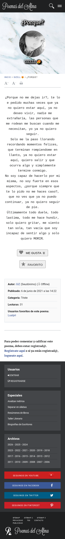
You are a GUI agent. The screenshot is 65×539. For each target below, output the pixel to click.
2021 (25, 450)
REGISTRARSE (18, 381)
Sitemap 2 (28, 518)
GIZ (18, 284)
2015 (25, 456)
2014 (32, 456)
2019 (39, 450)
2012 (47, 456)
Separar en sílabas (17, 407)
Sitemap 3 (41, 518)
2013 (39, 456)
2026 (10, 444)
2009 (25, 462)
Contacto (38, 520)
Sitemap (16, 518)
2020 (32, 450)
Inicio (7, 77)
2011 (10, 462)
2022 (17, 450)
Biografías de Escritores (20, 424)
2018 (47, 450)
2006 (47, 462)
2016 (17, 456)
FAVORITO (35, 264)
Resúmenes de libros (18, 413)
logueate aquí (13, 355)
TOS (28, 520)
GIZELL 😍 (19, 77)
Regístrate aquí (14, 350)
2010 (17, 462)
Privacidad (18, 520)
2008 (32, 462)
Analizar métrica (16, 401)
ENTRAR (14, 375)
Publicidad (18, 523)
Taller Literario (15, 418)
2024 (25, 444)
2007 (39, 462)
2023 (10, 450)
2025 (17, 444)
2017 (10, 456)
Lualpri (12, 315)
